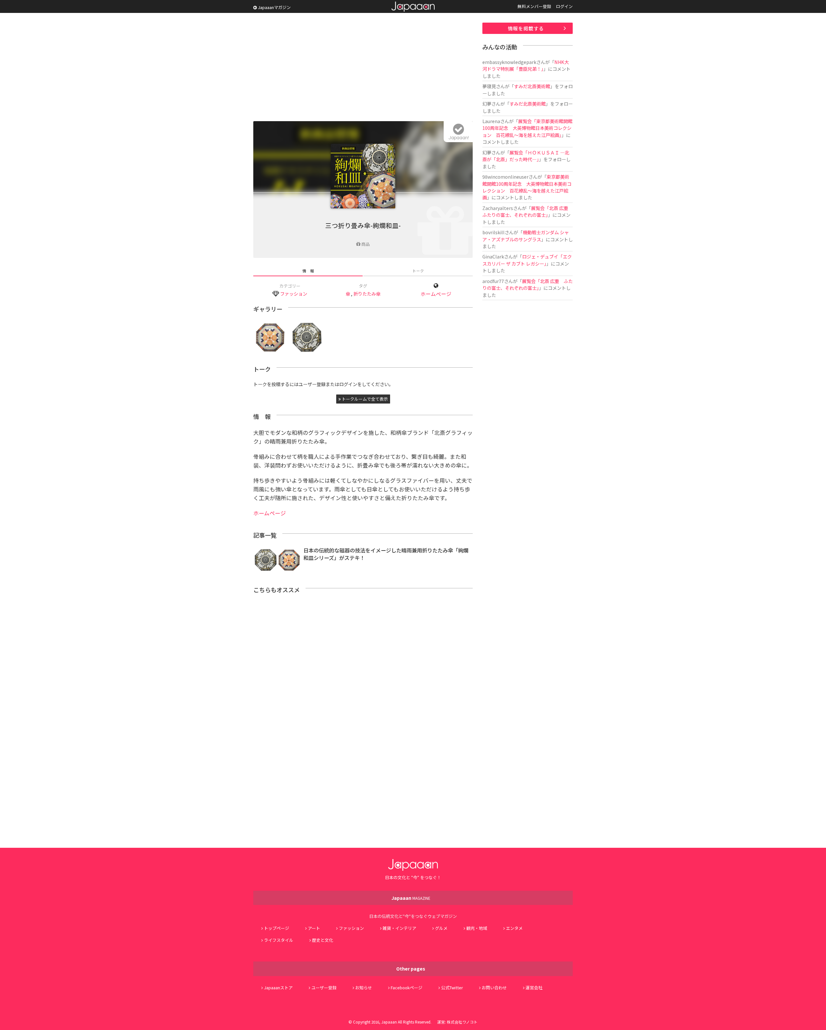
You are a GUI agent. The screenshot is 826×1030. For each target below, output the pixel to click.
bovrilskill (493, 232)
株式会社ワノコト (462, 1022)
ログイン (564, 6)
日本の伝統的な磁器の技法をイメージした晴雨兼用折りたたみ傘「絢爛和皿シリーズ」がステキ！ (385, 554)
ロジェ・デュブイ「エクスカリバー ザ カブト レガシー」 (527, 260)
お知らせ (363, 987)
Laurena (491, 121)
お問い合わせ (494, 987)
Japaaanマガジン (274, 7)
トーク (418, 270)
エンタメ (514, 928)
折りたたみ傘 (366, 293)
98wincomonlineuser (505, 176)
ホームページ (435, 294)
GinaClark (493, 256)
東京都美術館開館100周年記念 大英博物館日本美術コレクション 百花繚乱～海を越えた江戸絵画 (526, 187)
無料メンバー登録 (534, 6)
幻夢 (486, 103)
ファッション (293, 293)
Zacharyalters (497, 208)
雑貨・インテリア (399, 928)
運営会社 (534, 987)
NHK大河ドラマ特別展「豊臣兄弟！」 (525, 65)
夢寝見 (489, 86)
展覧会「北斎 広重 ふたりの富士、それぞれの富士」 (527, 211)
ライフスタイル (278, 940)
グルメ (441, 928)
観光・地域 (476, 928)
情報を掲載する (526, 28)
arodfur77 (493, 281)
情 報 (308, 270)
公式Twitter (452, 987)
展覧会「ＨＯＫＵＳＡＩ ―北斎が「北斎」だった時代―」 (525, 156)
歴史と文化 (322, 940)
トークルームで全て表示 (364, 399)
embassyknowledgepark (509, 61)
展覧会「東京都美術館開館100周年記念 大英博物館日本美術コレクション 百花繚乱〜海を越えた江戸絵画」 (527, 128)
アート (314, 928)
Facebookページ (406, 987)
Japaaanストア (278, 987)
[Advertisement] (363, 68)
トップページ (276, 928)
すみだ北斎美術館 (532, 86)
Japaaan (413, 7)
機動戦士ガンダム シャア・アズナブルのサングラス (525, 235)
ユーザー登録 (324, 987)
